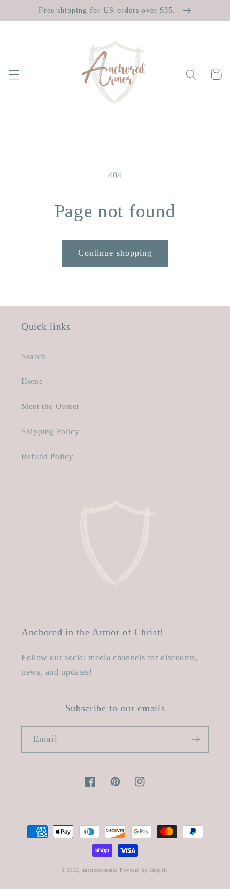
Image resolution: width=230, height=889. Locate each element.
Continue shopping (115, 252)
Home (32, 381)
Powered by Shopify (144, 870)
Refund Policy (47, 456)
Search (33, 356)
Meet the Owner (50, 406)
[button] (14, 74)
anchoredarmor (100, 870)
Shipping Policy (50, 431)
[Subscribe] (195, 739)
